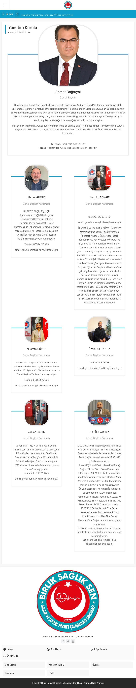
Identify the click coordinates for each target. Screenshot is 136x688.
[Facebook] (63, 641)
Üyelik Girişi (12, 655)
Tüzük (52, 673)
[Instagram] (73, 641)
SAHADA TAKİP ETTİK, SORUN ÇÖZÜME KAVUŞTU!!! (47, 14)
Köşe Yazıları (100, 649)
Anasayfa (12, 32)
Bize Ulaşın (55, 649)
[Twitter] (68, 641)
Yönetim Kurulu (56, 664)
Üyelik (95, 664)
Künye (10, 649)
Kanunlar (9, 673)
